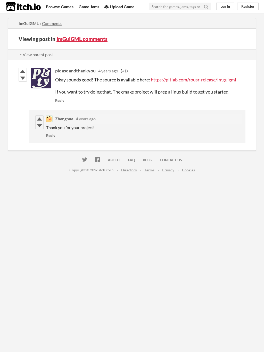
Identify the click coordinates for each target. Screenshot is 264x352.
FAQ (131, 160)
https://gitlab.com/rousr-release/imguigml (193, 79)
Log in (225, 6)
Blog (147, 160)
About (114, 160)
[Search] (206, 6)
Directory (129, 170)
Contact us (171, 160)
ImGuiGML (29, 23)
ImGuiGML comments (82, 39)
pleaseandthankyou (75, 70)
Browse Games (59, 6)
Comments (52, 23)
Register (247, 6)
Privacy (168, 170)
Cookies (188, 170)
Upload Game (122, 6)
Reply (59, 100)
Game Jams (89, 6)
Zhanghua (64, 118)
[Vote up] (23, 71)
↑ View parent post (36, 54)
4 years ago (108, 70)
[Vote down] (23, 78)
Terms (149, 170)
